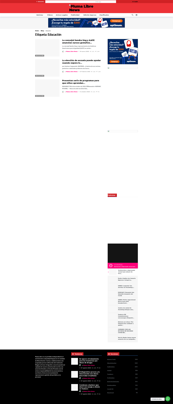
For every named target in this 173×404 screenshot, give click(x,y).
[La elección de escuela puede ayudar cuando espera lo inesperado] (47, 68)
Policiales (122, 378)
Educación (40, 55)
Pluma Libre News (72, 51)
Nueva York (122, 359)
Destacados (122, 385)
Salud (122, 370)
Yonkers (122, 374)
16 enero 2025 (84, 51)
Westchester (122, 363)
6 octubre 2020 (85, 91)
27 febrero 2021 (85, 71)
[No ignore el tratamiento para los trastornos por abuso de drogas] (74, 361)
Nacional (122, 393)
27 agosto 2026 (86, 368)
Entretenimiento (122, 381)
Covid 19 (122, 389)
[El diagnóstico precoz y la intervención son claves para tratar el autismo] (74, 374)
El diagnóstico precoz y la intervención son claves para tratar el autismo (89, 374)
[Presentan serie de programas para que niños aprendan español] (47, 88)
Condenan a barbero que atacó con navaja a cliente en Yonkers (89, 387)
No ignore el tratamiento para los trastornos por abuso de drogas (70, 1)
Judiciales (122, 367)
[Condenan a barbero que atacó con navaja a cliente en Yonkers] (74, 387)
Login (136, 1)
